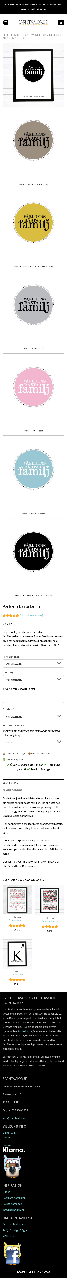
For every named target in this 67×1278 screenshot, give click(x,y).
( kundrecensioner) (31, 615)
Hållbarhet (9, 1236)
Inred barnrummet (13, 1209)
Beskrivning (10, 782)
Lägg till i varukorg (33, 1271)
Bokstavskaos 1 (17, 920)
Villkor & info (10, 1132)
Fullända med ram (13, 725)
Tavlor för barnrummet (45, 34)
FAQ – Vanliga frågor (15, 1230)
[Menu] (5, 22)
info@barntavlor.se (14, 1118)
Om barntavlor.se (13, 1224)
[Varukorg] (61, 22)
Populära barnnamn (14, 1197)
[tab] (33, 782)
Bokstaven (17, 974)
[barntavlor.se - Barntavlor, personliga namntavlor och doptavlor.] (33, 22)
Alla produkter (13, 37)
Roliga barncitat (12, 1203)
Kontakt (7, 1136)
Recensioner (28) (13, 789)
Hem (5, 34)
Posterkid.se (24, 1031)
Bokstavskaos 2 (50, 921)
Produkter (18, 34)
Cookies (7, 1145)
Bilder (6, 1191)
